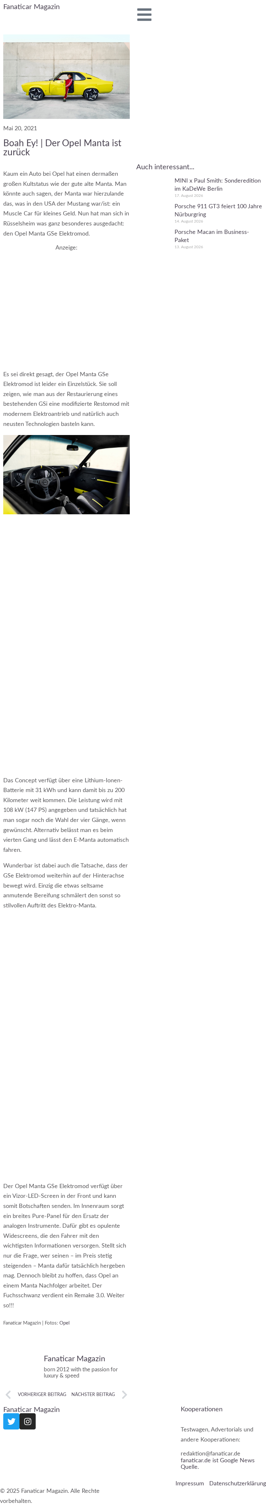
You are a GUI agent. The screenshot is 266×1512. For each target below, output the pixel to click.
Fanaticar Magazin (31, 6)
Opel (64, 1323)
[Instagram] (27, 1421)
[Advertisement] (66, 304)
